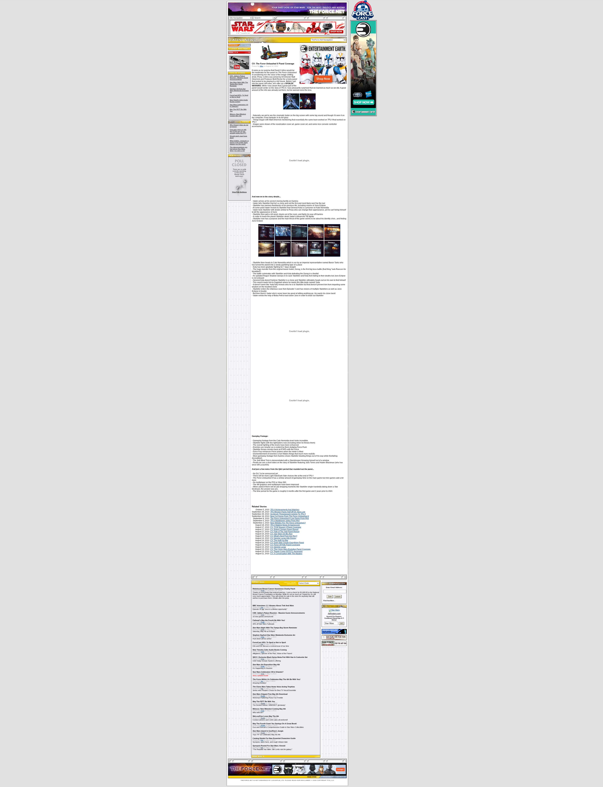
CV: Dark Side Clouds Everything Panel (287, 543)
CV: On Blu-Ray (281, 534)
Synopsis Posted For (269, 746)
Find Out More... (329, 600)
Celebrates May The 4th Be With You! (276, 679)
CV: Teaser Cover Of (286, 551)
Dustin (263, 696)
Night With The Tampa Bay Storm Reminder (239, 84)
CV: (286, 554)
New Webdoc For (287, 523)
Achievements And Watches (284, 510)
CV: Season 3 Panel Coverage (285, 527)
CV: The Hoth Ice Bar (279, 540)
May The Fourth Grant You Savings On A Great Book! (275, 724)
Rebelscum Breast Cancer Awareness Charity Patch (274, 589)
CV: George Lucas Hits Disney (283, 538)
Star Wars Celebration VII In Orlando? (268, 672)
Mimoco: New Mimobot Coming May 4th (238, 115)
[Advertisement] (299, 568)
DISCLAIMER (305, 780)
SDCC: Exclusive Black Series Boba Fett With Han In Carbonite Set (280, 657)
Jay (262, 681)
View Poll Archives (239, 192)
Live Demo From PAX (289, 518)
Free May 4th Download (270, 694)
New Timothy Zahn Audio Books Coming (239, 100)
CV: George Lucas (278, 547)
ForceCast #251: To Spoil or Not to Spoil (239, 96)
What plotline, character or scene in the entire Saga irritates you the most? (239, 142)
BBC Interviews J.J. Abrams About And (273, 605)
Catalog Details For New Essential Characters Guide (274, 738)
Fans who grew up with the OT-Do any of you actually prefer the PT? (238, 131)
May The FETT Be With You (264, 701)
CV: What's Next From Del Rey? (283, 536)
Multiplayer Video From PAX (285, 521)
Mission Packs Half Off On (287, 512)
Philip (263, 590)
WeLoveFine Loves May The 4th (266, 716)
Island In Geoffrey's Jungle (268, 731)
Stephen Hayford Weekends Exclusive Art (239, 90)
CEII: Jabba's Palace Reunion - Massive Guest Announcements (239, 77)
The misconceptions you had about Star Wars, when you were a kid (238, 148)
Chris (262, 615)
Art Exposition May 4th (266, 665)
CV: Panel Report (284, 529)
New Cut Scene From (289, 516)
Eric (262, 607)
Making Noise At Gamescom (285, 525)
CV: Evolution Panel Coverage (290, 549)
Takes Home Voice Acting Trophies (274, 687)
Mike (261, 66)
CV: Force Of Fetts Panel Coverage (285, 545)
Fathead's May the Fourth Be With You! (269, 620)
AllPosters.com (334, 613)
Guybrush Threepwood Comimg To (288, 514)
